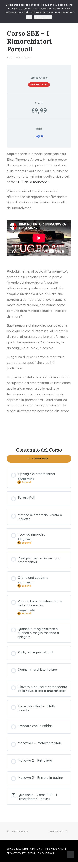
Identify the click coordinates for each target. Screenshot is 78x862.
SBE (29, 58)
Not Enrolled (39, 84)
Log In (39, 136)
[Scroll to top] (70, 854)
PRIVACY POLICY (16, 853)
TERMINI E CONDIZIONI (41, 853)
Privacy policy (43, 17)
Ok (29, 17)
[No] (73, 12)
